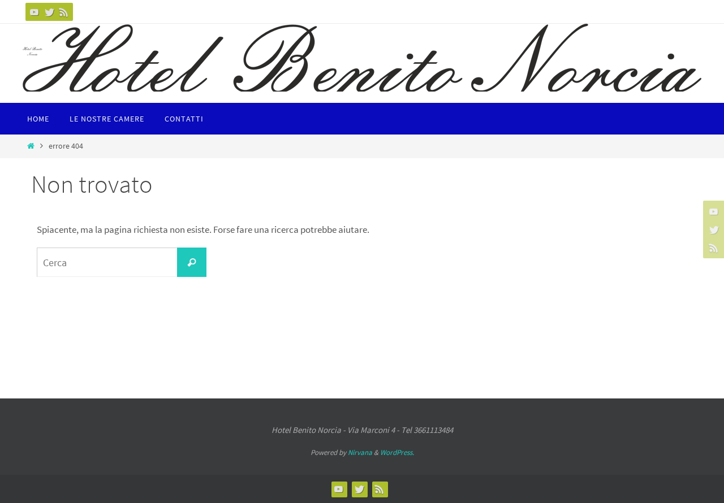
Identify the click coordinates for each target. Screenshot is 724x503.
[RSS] (64, 12)
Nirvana (360, 452)
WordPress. (397, 452)
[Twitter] (49, 12)
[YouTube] (34, 12)
